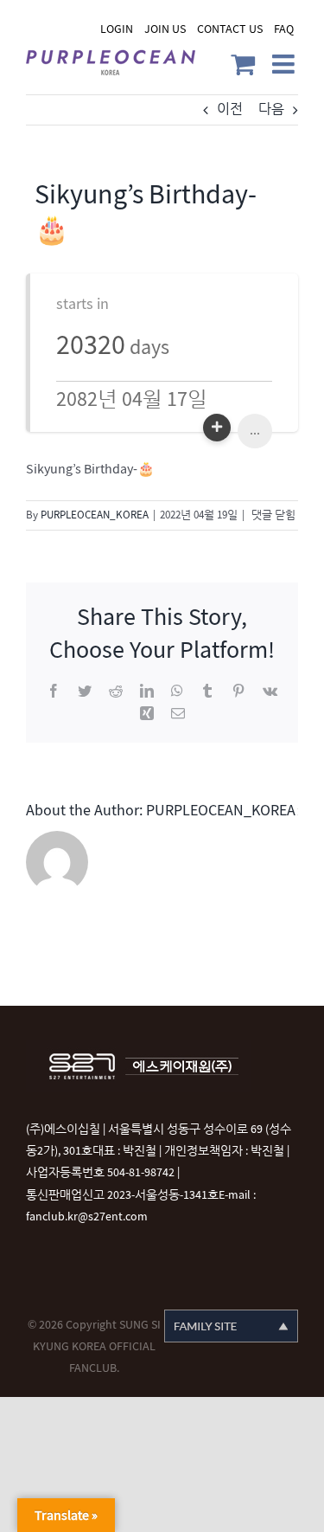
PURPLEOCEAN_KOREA (95, 515)
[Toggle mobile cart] (243, 64)
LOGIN (116, 29)
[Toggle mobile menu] (285, 64)
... (255, 430)
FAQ (284, 29)
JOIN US (165, 29)
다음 (271, 109)
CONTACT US (230, 29)
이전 (230, 109)
